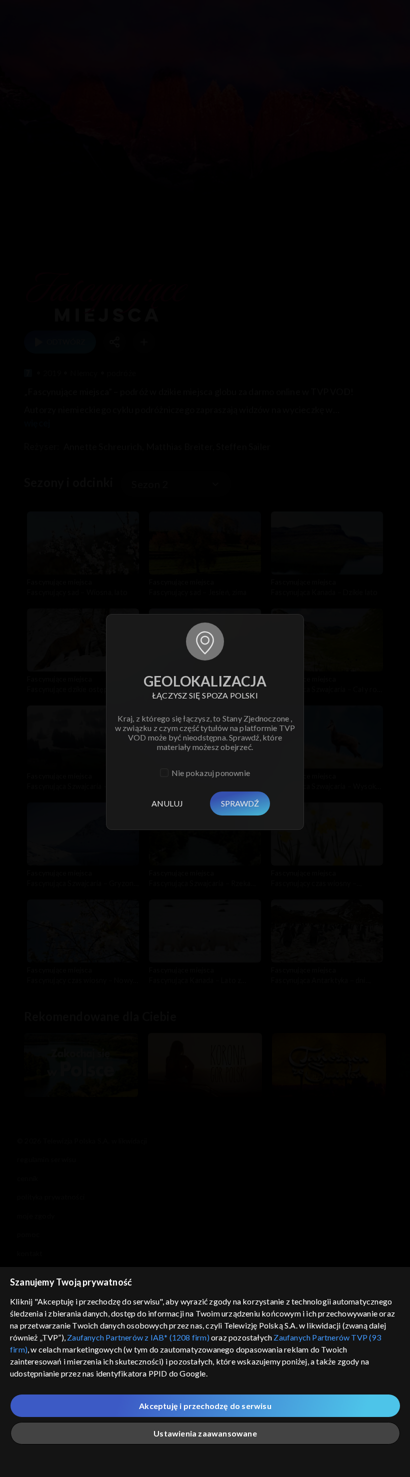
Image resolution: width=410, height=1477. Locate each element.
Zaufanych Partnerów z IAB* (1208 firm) (138, 1337)
